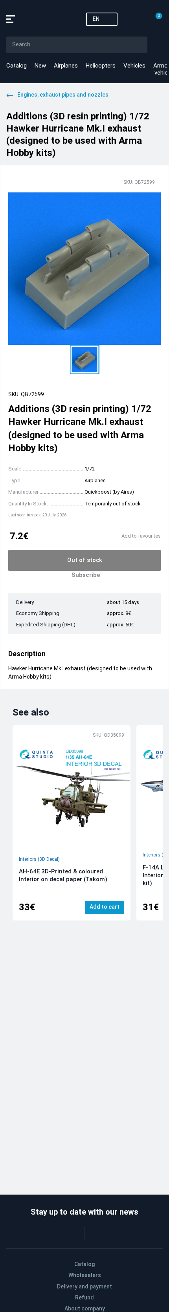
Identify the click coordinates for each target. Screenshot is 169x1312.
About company (84, 1308)
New (40, 65)
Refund (84, 1297)
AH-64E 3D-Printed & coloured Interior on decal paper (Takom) (63, 875)
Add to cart (104, 907)
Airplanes (66, 65)
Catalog (16, 65)
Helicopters (101, 65)
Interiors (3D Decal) (39, 859)
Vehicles (134, 65)
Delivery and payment (84, 1286)
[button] (84, 359)
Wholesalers (84, 1275)
